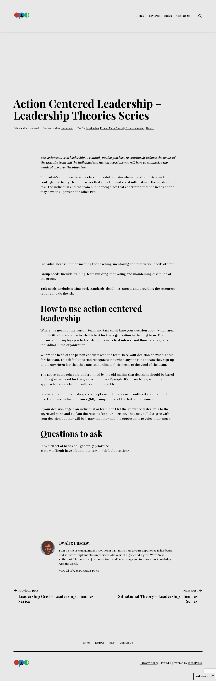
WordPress (195, 663)
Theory (150, 127)
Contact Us (183, 15)
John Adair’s (49, 177)
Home (140, 15)
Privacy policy (149, 663)
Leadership (67, 127)
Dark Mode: (202, 676)
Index (168, 15)
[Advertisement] (108, 57)
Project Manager (134, 127)
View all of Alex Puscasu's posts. (79, 570)
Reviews (154, 15)
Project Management (112, 127)
